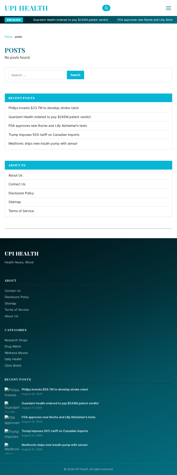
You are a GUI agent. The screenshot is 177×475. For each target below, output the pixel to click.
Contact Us (17, 184)
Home (8, 36)
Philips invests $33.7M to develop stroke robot (44, 108)
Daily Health (13, 359)
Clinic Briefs (13, 365)
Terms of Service (21, 211)
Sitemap (15, 202)
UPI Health (26, 7)
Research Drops (16, 340)
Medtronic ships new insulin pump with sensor (43, 143)
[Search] (106, 8)
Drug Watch (13, 346)
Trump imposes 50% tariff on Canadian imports (44, 135)
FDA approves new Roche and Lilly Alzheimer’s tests (134, 19)
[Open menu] (168, 8)
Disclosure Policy (21, 193)
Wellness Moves (16, 353)
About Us (15, 175)
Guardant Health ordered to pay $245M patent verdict (51, 19)
